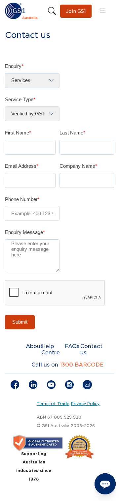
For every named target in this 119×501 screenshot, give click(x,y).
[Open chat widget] (105, 483)
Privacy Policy (85, 403)
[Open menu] (103, 11)
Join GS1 (76, 11)
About (34, 346)
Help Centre (50, 349)
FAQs (72, 346)
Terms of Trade (53, 403)
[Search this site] (52, 11)
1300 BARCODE (81, 365)
